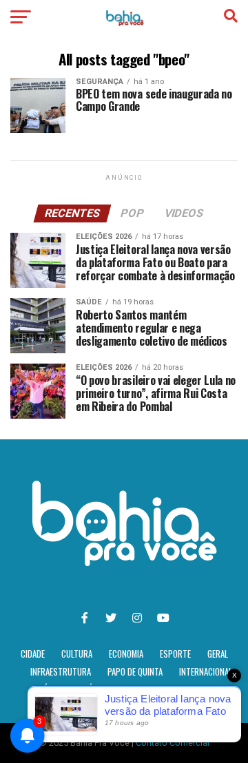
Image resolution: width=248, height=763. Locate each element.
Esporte (175, 653)
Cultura (76, 653)
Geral (217, 653)
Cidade (33, 653)
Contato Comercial (172, 743)
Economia (126, 653)
